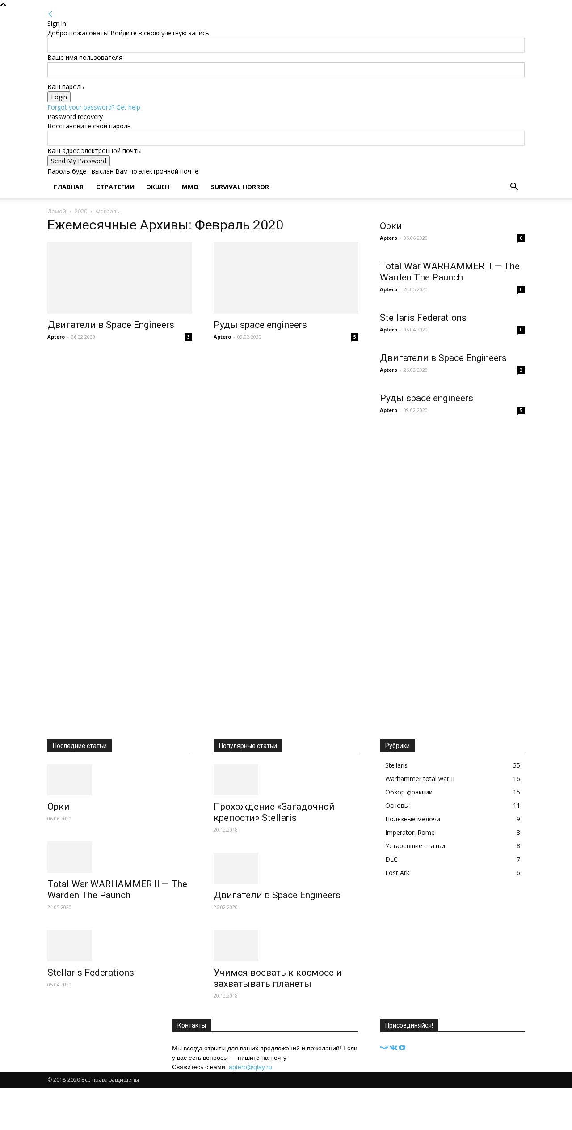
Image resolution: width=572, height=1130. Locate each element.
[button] (514, 187)
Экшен (158, 187)
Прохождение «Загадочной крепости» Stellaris (274, 812)
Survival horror (240, 187)
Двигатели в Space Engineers (110, 324)
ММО (190, 187)
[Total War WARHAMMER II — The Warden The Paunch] (119, 857)
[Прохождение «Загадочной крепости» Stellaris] (286, 779)
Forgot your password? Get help (93, 107)
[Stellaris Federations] (119, 945)
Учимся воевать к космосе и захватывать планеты (278, 978)
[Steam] (385, 1048)
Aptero (56, 336)
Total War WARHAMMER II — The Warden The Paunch (450, 272)
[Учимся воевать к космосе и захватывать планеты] (286, 945)
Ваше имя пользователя (84, 57)
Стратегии (115, 187)
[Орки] (119, 779)
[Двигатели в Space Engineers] (119, 278)
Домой (56, 211)
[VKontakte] (394, 1048)
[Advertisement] (447, 567)
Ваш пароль (65, 86)
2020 (81, 211)
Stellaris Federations (423, 317)
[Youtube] (402, 1048)
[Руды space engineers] (286, 278)
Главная (69, 187)
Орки (391, 226)
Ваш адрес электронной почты (94, 150)
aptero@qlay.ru (250, 1067)
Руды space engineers (260, 324)
